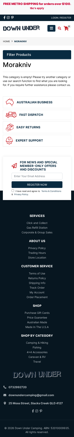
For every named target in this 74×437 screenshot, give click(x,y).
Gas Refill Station (37, 227)
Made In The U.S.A (37, 327)
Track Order (37, 287)
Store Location (37, 257)
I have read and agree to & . (36, 193)
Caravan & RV (37, 356)
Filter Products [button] (19, 55)
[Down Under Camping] (21, 28)
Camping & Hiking (37, 342)
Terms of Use (37, 273)
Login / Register (61, 17)
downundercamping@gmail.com (31, 395)
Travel (37, 361)
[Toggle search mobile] (58, 28)
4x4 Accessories (37, 352)
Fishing (37, 347)
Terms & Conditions (51, 191)
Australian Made (37, 322)
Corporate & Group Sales (37, 232)
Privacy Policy (21, 194)
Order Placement (37, 297)
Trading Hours (37, 252)
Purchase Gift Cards (37, 312)
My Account (37, 292)
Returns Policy (37, 278)
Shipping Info (37, 282)
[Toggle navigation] (51, 28)
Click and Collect (37, 222)
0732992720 (18, 387)
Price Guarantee (37, 317)
